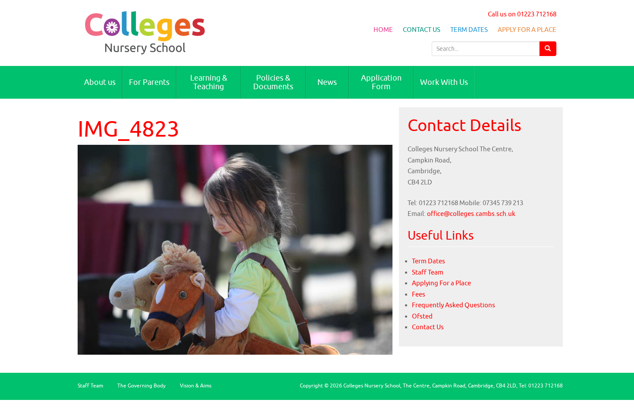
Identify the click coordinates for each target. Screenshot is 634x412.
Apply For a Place (527, 29)
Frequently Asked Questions (453, 305)
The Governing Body (141, 385)
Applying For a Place (441, 283)
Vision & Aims (195, 385)
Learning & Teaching (208, 82)
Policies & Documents (273, 82)
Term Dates (469, 29)
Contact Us (421, 29)
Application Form (381, 82)
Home (383, 29)
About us (100, 82)
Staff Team (427, 272)
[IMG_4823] (235, 249)
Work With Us (444, 82)
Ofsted (422, 316)
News (327, 82)
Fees (418, 294)
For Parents (149, 82)
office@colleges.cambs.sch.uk (471, 213)
